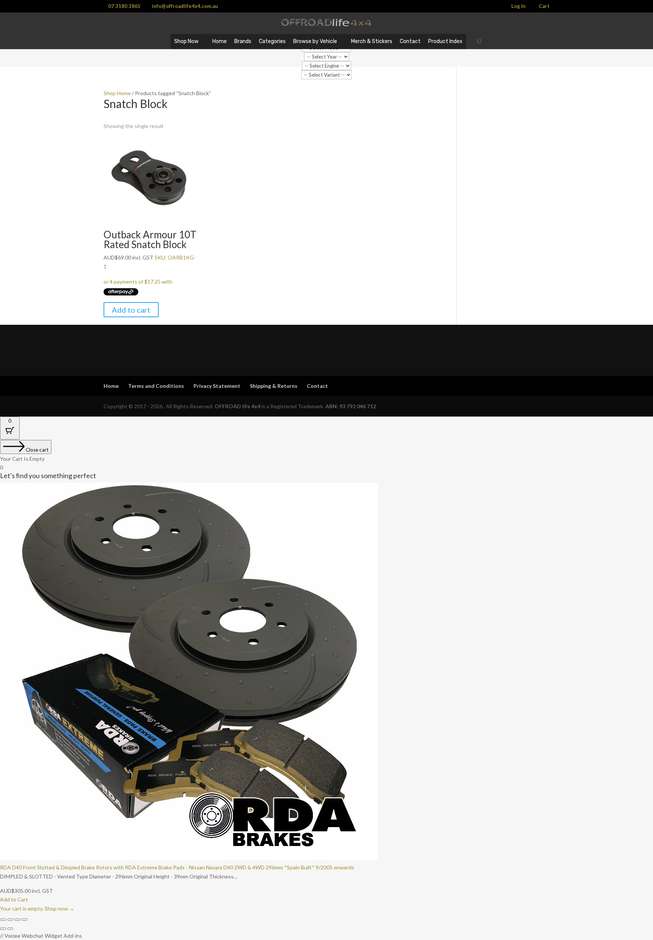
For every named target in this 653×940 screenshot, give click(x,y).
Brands (242, 41)
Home (219, 41)
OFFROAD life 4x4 (237, 406)
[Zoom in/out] (3, 919)
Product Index (445, 41)
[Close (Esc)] (25, 919)
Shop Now (186, 41)
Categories (272, 41)
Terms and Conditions (156, 386)
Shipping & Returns (273, 386)
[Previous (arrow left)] (3, 929)
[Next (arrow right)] (10, 929)
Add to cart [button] (131, 309)
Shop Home (117, 93)
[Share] (17, 919)
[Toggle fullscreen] (10, 919)
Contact (410, 41)
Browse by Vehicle (315, 41)
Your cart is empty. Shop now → (37, 908)
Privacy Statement (216, 386)
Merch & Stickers (371, 41)
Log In (518, 6)
